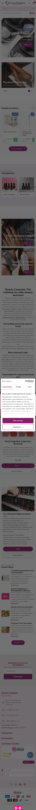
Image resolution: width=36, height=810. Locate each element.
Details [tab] (18, 387)
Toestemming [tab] (7, 387)
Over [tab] (29, 387)
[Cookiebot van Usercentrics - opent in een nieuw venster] (25, 381)
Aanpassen (17, 427)
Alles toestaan (18, 420)
